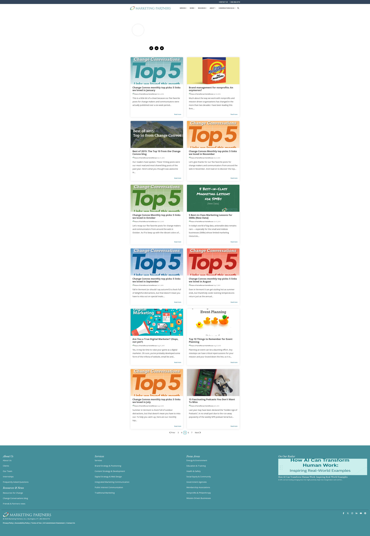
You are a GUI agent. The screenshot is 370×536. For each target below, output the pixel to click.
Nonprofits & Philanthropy (198, 492)
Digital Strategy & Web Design (108, 476)
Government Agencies (196, 482)
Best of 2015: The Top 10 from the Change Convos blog (156, 153)
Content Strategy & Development (110, 471)
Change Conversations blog (15, 498)
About (212, 8)
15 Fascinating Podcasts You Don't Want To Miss (212, 401)
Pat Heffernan (152, 94)
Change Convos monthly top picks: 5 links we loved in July (156, 401)
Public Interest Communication (109, 487)
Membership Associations (198, 487)
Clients (6, 465)
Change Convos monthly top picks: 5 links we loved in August (213, 280)
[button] (343, 513)
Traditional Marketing (105, 492)
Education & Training (196, 465)
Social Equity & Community (198, 476)
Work (192, 8)
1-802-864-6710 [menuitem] (235, 2)
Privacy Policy (8, 523)
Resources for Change (13, 493)
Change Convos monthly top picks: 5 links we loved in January (156, 89)
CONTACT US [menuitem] (223, 2)
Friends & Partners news (14, 503)
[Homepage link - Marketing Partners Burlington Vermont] (27, 516)
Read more (177, 114)
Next (197, 432)
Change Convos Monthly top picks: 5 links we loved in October (156, 216)
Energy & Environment (196, 460)
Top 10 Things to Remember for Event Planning (210, 340)
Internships (8, 476)
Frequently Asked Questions (16, 482)
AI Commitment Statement (54, 523)
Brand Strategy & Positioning (108, 465)
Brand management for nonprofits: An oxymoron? (211, 89)
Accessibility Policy (22, 523)
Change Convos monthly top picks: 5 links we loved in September (156, 280)
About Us (7, 460)
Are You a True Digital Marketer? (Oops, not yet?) (155, 340)
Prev (173, 432)
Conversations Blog (226, 8)
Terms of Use (36, 523)
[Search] (238, 8)
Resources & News (13, 487)
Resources (202, 8)
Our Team (7, 471)
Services (183, 8)
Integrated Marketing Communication (112, 482)
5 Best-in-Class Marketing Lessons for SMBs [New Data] (210, 216)
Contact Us (70, 523)
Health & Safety (193, 471)
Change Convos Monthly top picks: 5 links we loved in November (213, 153)
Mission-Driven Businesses (198, 498)
